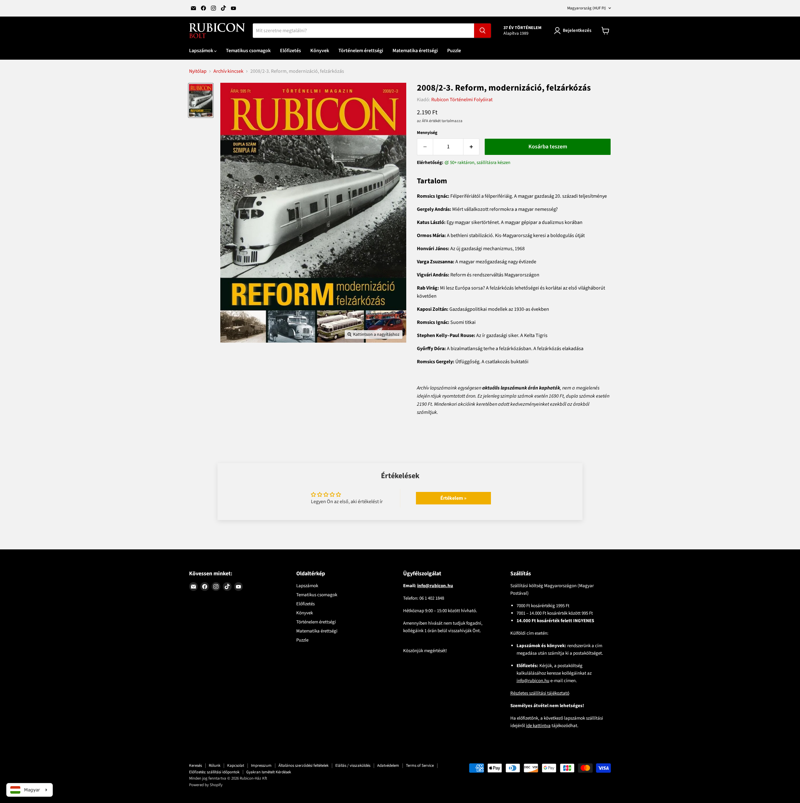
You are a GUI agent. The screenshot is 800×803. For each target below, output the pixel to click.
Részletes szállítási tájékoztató (539, 693)
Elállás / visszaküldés (352, 765)
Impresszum (261, 765)
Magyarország (586, 8)
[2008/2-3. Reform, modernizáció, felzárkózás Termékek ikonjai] (200, 100)
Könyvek (319, 50)
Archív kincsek (228, 71)
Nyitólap (198, 71)
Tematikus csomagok (248, 50)
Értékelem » (453, 498)
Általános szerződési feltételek (303, 765)
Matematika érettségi (415, 50)
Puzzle (454, 50)
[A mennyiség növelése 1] (471, 147)
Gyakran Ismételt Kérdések (268, 772)
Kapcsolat (235, 765)
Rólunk (214, 765)
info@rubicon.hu (533, 680)
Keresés (195, 765)
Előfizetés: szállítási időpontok (214, 772)
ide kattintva (538, 725)
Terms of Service (420, 765)
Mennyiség (427, 132)
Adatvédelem (388, 765)
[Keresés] (482, 30)
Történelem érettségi (360, 50)
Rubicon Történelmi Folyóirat (461, 99)
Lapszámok (201, 50)
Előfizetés (290, 50)
